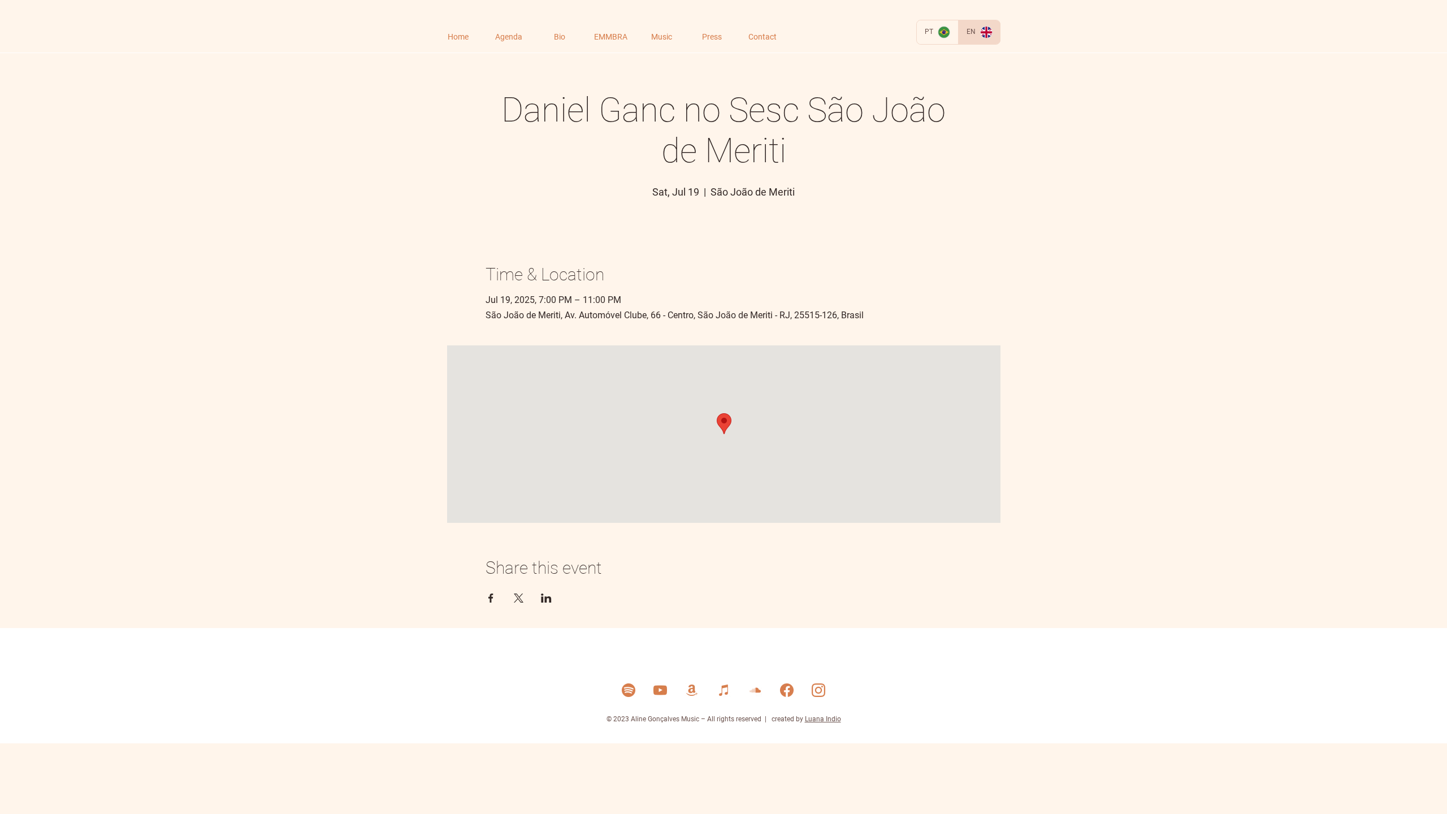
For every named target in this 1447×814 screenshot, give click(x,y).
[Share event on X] (518, 598)
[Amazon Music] (692, 690)
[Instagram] (818, 690)
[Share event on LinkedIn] (546, 598)
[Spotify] (628, 690)
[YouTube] (660, 690)
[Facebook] (787, 690)
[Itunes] (723, 690)
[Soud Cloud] (755, 690)
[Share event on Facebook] (491, 598)
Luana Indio (823, 719)
